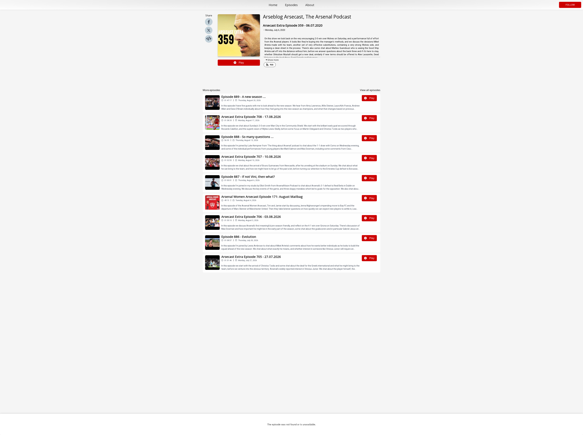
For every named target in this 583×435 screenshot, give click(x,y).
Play (241, 62)
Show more (273, 60)
